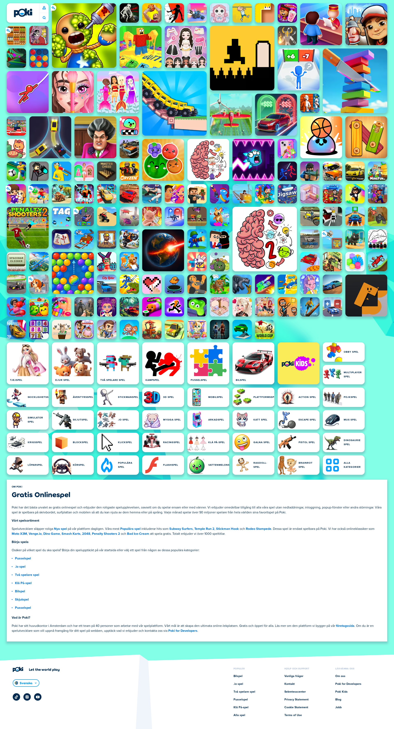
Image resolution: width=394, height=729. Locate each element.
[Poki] (23, 12)
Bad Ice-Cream (138, 533)
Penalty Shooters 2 (106, 533)
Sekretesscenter (295, 691)
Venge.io (35, 533)
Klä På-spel (23, 583)
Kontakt (289, 684)
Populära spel (130, 528)
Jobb (338, 707)
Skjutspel (22, 599)
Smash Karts (71, 533)
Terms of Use (293, 715)
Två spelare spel (27, 574)
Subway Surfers (181, 528)
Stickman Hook (227, 528)
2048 (86, 533)
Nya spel (60, 528)
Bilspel (20, 591)
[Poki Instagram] (27, 697)
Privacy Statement (296, 699)
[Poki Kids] (299, 363)
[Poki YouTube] (37, 697)
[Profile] (44, 8)
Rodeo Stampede (258, 528)
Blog (338, 699)
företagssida (345, 625)
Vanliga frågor (293, 676)
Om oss (340, 676)
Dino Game (51, 533)
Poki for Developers (182, 630)
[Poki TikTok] (16, 697)
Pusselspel (23, 558)
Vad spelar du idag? (44, 18)
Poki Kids (341, 691)
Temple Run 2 (204, 528)
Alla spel (239, 715)
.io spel (20, 566)
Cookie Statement (296, 707)
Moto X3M (19, 533)
